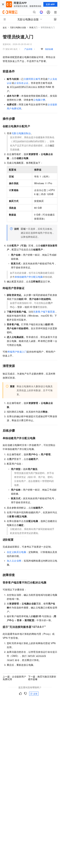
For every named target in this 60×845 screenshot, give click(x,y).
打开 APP (50, 4)
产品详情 (28, 49)
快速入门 (33, 27)
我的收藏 (49, 49)
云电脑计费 (39, 99)
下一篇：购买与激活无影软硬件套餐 (42, 678)
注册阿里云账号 (32, 79)
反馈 (35, 693)
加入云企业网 (14, 560)
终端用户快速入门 (17, 351)
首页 (5, 27)
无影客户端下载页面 (44, 311)
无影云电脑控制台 (21, 133)
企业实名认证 (21, 83)
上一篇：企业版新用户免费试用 (14, 678)
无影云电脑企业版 (18, 27)
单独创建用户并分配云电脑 (29, 276)
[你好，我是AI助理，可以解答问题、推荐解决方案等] (41, 12)
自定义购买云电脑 (16, 552)
